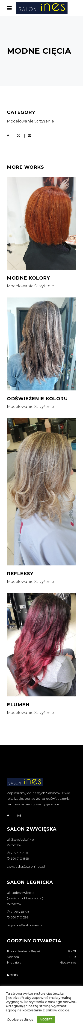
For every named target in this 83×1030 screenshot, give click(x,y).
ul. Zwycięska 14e (20, 839)
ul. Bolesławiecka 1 (21, 893)
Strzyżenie (44, 121)
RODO (12, 975)
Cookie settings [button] (20, 1019)
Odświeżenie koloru (37, 398)
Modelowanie (20, 121)
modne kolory (28, 278)
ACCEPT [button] (46, 1019)
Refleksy (20, 573)
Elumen (18, 704)
